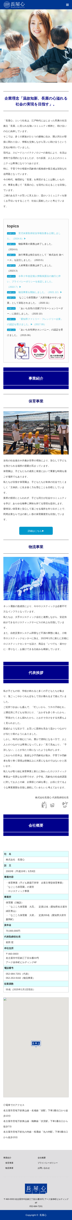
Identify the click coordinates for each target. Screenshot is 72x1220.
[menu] (67, 4)
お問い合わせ (44, 1168)
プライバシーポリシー (48, 1163)
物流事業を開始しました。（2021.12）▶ (40, 292)
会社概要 (42, 1158)
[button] (36, 1044)
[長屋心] (25, 4)
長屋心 (43, 1215)
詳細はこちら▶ (36, 531)
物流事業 (8, 1168)
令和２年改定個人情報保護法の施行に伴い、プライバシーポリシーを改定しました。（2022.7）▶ (34, 281)
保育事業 (8, 1163)
